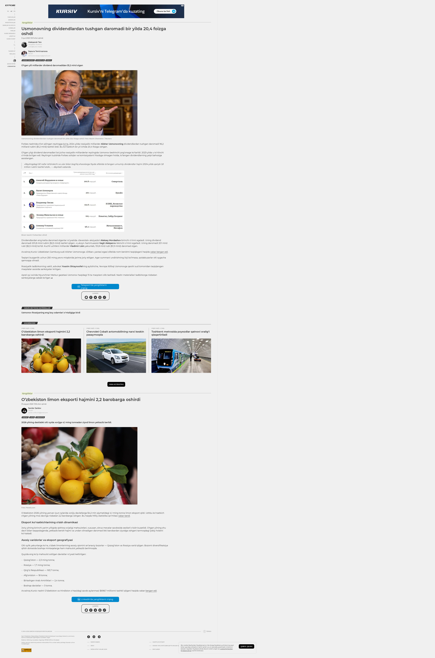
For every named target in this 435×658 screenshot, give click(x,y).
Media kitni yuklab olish (99, 649)
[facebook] (88, 636)
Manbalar (11, 28)
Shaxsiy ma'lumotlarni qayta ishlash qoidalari (168, 645)
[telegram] (99, 636)
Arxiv (92, 645)
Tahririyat (11, 51)
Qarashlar (11, 20)
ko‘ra (65, 144)
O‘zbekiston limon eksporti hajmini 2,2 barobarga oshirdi (45, 333)
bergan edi (151, 591)
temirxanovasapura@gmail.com (39, 56)
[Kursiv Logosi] (10, 5)
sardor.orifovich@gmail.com (38, 412)
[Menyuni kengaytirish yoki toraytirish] (14, 45)
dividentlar (40, 60)
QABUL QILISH (246, 646)
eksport (25, 417)
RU (8, 11)
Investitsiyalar (10, 22)
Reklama (12, 54)
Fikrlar (12, 31)
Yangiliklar (11, 17)
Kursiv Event (11, 39)
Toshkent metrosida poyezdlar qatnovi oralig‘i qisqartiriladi (180, 333)
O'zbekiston (11, 66)
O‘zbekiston (40, 417)
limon (32, 417)
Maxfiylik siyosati (158, 642)
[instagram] (94, 636)
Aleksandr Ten (35, 42)
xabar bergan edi (159, 252)
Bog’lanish (156, 649)
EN (14, 11)
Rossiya (48, 60)
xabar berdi (124, 516)
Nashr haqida (95, 642)
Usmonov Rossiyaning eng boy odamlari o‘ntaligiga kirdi (50, 312)
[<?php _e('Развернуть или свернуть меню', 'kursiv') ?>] (14, 60)
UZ (11, 11)
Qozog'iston (11, 64)
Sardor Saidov (34, 408)
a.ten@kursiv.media (35, 47)
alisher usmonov (28, 60)
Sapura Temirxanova (37, 51)
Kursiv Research (9, 33)
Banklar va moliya (9, 25)
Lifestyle (12, 36)
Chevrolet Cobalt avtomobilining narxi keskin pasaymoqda (115, 333)
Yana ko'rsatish (116, 384)
